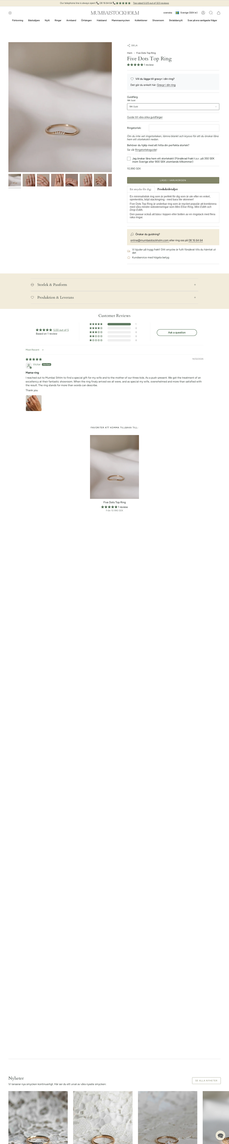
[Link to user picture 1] (34, 403)
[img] (34, 359)
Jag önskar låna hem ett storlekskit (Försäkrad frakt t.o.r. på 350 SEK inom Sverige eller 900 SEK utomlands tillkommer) (173, 160)
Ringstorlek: (134, 127)
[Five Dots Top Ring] (114, 467)
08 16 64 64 (195, 240)
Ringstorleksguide (145, 149)
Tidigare (8, 107)
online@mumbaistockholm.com (149, 240)
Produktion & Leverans (55, 297)
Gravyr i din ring (166, 85)
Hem (129, 53)
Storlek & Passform (52, 284)
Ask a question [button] (177, 332)
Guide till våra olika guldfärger (145, 117)
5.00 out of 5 (61, 330)
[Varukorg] (218, 13)
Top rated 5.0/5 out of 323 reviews (151, 3)
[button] (211, 13)
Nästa (224, 1129)
